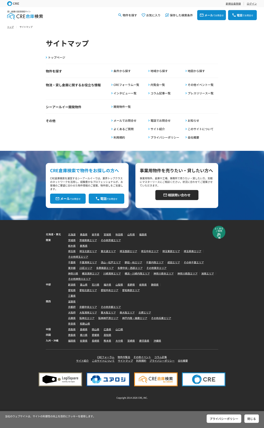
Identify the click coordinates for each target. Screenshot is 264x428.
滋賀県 (72, 301)
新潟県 (72, 284)
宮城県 (107, 234)
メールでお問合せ (125, 120)
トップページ (56, 57)
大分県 (119, 340)
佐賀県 (83, 340)
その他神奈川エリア (79, 279)
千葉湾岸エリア (88, 262)
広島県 (107, 329)
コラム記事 (160, 357)
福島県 (143, 234)
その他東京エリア (156, 268)
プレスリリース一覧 (201, 93)
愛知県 (72, 290)
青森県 (83, 234)
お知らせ (193, 120)
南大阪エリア (127, 312)
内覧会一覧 (157, 85)
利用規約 (119, 137)
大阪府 (72, 312)
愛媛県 (95, 335)
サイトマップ (125, 360)
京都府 (72, 307)
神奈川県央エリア (164, 273)
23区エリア (85, 268)
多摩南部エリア (105, 268)
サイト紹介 (157, 129)
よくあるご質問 (124, 129)
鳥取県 (72, 329)
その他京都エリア (111, 307)
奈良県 (72, 323)
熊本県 (107, 340)
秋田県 (119, 234)
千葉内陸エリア (155, 262)
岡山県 (95, 329)
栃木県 (72, 246)
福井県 (107, 284)
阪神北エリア (86, 318)
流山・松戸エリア (111, 262)
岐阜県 (143, 284)
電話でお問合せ (160, 120)
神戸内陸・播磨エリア (134, 318)
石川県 (95, 284)
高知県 (107, 335)
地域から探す (159, 71)
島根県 (83, 329)
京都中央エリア (88, 307)
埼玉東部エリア (171, 251)
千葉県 (72, 262)
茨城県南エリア (88, 240)
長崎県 (95, 340)
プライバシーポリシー (164, 137)
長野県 (131, 284)
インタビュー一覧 (125, 93)
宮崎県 (131, 340)
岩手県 (95, 234)
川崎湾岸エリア (112, 273)
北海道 (72, 234)
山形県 (131, 234)
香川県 (83, 335)
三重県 (72, 295)
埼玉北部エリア (88, 251)
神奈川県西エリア (187, 273)
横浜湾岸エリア (90, 273)
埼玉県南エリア (192, 251)
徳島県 (72, 335)
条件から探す (122, 71)
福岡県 (72, 340)
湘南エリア (207, 273)
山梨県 (119, 284)
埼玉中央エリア (150, 251)
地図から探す (196, 71)
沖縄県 (157, 340)
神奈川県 (73, 273)
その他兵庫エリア (161, 318)
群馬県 (83, 246)
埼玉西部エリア (128, 251)
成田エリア (173, 262)
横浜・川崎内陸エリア (137, 273)
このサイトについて (201, 129)
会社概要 (193, 137)
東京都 (72, 268)
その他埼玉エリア (78, 256)
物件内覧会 (124, 357)
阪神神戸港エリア (108, 318)
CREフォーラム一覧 (126, 85)
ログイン (252, 3)
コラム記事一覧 (160, 93)
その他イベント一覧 (201, 85)
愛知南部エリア (131, 290)
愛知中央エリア (109, 290)
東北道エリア (108, 251)
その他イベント (142, 357)
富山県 (83, 284)
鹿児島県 (144, 340)
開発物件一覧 (122, 107)
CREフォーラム (105, 357)
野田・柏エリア (133, 262)
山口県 (119, 329)
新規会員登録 (233, 3)
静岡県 (155, 284)
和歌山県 (85, 323)
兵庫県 (72, 318)
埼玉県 (72, 251)
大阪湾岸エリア (88, 312)
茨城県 (72, 240)
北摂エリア (144, 312)
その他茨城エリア (111, 240)
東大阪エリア (108, 312)
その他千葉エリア (194, 262)
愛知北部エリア (88, 290)
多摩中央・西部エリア (130, 268)
